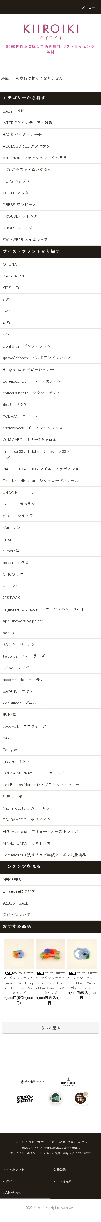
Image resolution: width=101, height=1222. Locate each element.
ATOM (87, 1153)
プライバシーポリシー (24, 1153)
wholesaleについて (19, 891)
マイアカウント (13, 1169)
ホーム (19, 1142)
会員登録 (59, 1169)
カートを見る (62, 1181)
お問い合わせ (12, 1192)
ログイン (9, 1181)
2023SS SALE (15, 903)
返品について (30, 1147)
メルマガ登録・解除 (55, 1153)
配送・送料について (71, 1142)
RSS (78, 1153)
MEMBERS (12, 879)
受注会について (16, 914)
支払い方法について (41, 1142)
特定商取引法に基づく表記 (61, 1147)
